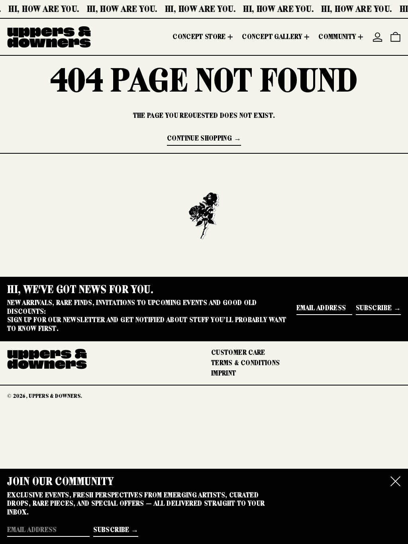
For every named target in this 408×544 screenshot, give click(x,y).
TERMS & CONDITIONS (245, 362)
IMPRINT (223, 373)
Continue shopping (199, 138)
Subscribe (374, 307)
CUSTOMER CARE (238, 352)
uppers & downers (54, 395)
